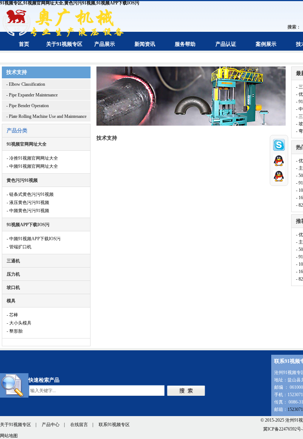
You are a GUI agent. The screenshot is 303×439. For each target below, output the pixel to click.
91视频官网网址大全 (27, 144)
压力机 (13, 274)
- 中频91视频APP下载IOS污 (34, 238)
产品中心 (50, 424)
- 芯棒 (12, 314)
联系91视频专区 (114, 424)
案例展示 (266, 44)
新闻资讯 (145, 44)
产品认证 (225, 44)
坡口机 (13, 287)
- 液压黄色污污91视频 (28, 202)
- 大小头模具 (19, 323)
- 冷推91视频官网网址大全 (32, 158)
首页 (24, 44)
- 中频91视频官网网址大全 (32, 166)
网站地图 (9, 435)
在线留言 (79, 424)
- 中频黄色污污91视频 (28, 210)
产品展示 (104, 44)
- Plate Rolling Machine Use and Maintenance (46, 116)
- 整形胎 (15, 331)
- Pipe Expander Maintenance (32, 95)
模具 (11, 300)
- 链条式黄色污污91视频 (30, 194)
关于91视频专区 (64, 44)
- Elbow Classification (25, 84)
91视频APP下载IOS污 (28, 224)
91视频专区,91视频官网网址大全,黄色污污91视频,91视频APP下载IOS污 (69, 3)
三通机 (13, 260)
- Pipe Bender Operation (27, 105)
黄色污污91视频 (22, 180)
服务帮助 (185, 44)
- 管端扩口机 (19, 246)
